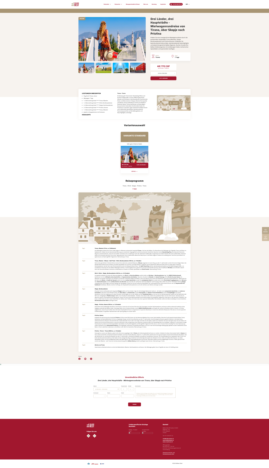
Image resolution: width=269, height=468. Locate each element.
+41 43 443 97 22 (177, 4)
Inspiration (163, 4)
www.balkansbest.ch (168, 440)
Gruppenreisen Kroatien (145, 430)
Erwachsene (124, 386)
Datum (95, 386)
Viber (85, 359)
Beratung (154, 4)
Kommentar (138, 386)
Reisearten (117, 4)
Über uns (145, 4)
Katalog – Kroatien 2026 (133, 430)
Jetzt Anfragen (163, 78)
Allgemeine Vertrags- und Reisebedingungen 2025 (169, 453)
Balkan (82, 18)
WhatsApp (91, 359)
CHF (187, 4)
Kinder (129, 386)
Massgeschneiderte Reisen (133, 4)
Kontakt (265, 238)
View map (175, 103)
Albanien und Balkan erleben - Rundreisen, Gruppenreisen (75, 4)
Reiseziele (106, 4)
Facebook (79, 359)
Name (108, 393)
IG (94, 436)
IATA (88, 464)
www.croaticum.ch (168, 441)
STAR (94, 464)
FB (88, 436)
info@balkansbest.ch (168, 438)
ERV (102, 464)
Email (122, 393)
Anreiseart (95, 393)
